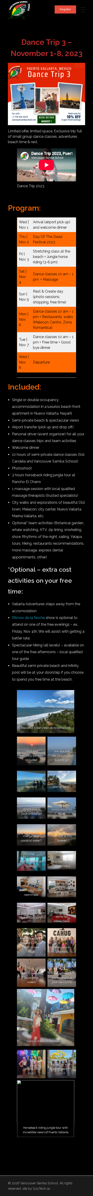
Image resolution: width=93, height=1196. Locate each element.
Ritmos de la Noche (28, 618)
